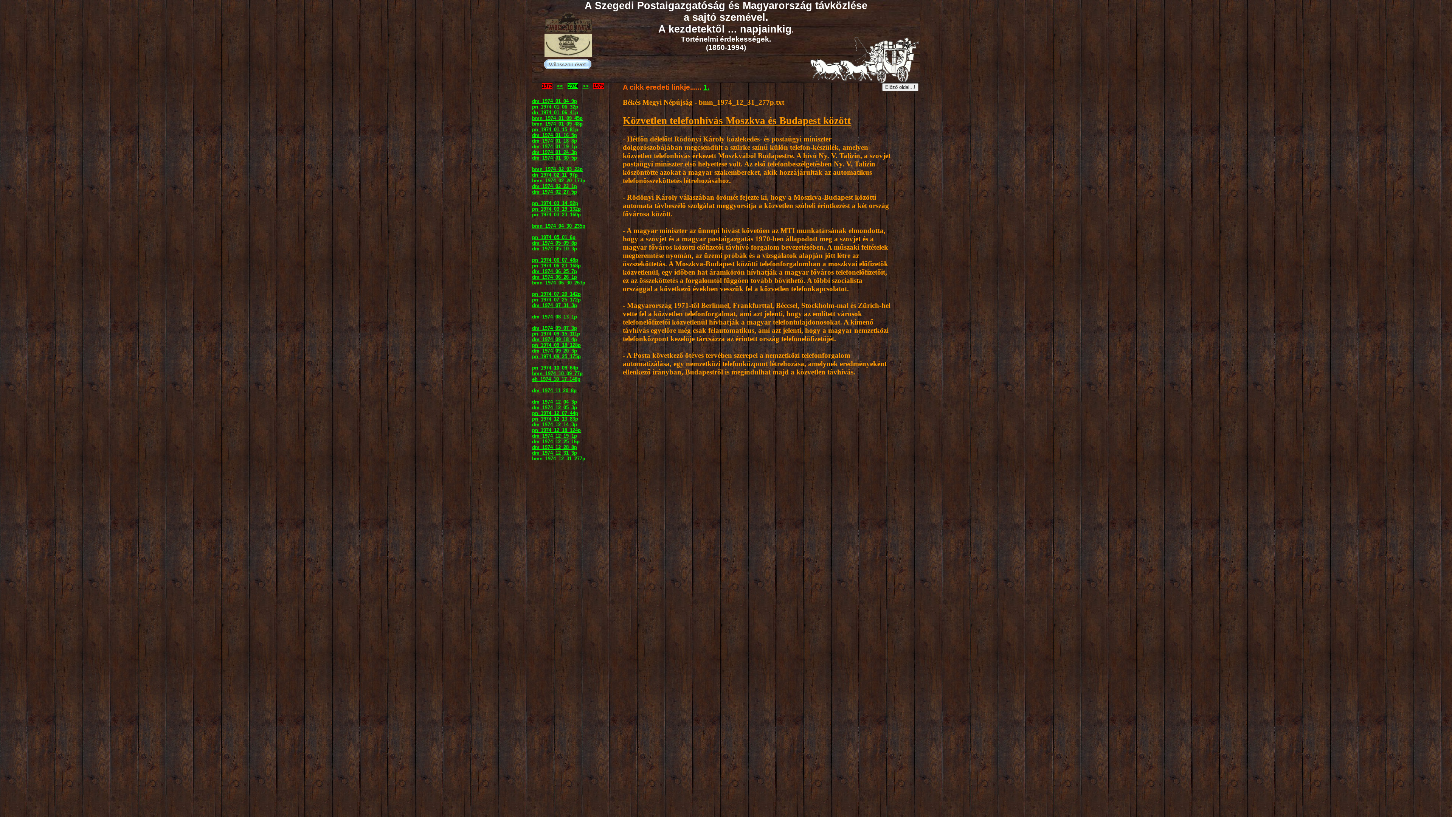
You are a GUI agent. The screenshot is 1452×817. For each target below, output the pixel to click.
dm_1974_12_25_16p (556, 441)
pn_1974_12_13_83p (555, 419)
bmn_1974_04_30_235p (558, 226)
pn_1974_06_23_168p (556, 266)
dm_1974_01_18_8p (554, 141)
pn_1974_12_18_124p (556, 430)
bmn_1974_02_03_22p (557, 169)
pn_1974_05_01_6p (554, 237)
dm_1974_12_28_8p (554, 447)
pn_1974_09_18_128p (556, 345)
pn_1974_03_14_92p (555, 203)
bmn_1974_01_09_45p (557, 118)
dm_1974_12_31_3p (554, 453)
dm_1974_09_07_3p (554, 328)
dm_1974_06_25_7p (554, 271)
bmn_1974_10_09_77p (557, 373)
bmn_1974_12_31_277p (558, 458)
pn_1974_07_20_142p (556, 294)
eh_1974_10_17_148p (556, 379)
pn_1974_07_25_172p (556, 300)
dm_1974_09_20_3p (554, 351)
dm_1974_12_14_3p (554, 424)
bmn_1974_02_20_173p (558, 180)
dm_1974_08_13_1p (554, 317)
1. (706, 87)
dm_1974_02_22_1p (554, 186)
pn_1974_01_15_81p (555, 129)
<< (560, 86)
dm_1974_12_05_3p (554, 407)
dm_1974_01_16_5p (554, 135)
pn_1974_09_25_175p (556, 356)
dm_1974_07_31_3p (554, 305)
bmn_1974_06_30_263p (558, 283)
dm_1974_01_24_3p (554, 152)
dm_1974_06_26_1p (554, 277)
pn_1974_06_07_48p (555, 260)
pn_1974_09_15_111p (556, 334)
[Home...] (568, 55)
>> (586, 86)
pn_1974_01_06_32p (555, 107)
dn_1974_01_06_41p (555, 112)
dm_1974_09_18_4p (554, 339)
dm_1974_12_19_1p (554, 436)
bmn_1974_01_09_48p (557, 124)
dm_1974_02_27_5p (554, 192)
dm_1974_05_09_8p (554, 243)
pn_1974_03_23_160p (556, 214)
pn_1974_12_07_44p (555, 413)
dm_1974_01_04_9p (554, 101)
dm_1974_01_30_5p (554, 158)
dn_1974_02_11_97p (555, 175)
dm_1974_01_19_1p (554, 146)
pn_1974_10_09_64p (555, 368)
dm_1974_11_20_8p (554, 390)
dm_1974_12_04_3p (554, 402)
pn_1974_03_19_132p (556, 209)
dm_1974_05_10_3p (554, 249)
